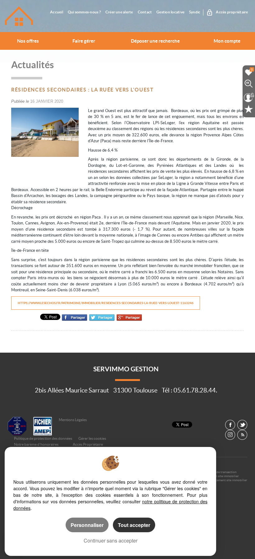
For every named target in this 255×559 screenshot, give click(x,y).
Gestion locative (170, 12)
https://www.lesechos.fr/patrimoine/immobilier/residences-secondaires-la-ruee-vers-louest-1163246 (105, 303)
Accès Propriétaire (88, 444)
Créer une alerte (119, 12)
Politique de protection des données (43, 438)
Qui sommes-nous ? (84, 12)
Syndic (194, 12)
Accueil (56, 12)
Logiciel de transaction (221, 472)
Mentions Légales (73, 420)
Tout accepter (134, 524)
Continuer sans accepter (110, 540)
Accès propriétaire (232, 12)
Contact (145, 12)
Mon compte (227, 41)
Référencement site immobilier (226, 480)
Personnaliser (87, 524)
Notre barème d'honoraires (36, 444)
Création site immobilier (222, 476)
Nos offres (28, 41)
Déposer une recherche (155, 41)
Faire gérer (83, 41)
